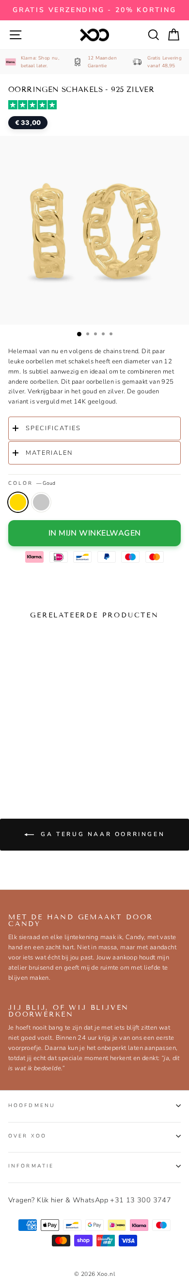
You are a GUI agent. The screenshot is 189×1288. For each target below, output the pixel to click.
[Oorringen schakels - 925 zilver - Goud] (17, 756)
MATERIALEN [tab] (49, 453)
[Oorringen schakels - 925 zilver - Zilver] (36, 756)
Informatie (31, 1165)
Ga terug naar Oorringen (101, 834)
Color (31, 483)
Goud (18, 502)
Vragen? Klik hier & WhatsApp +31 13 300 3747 (89, 1200)
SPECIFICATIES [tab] (53, 428)
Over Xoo (27, 1135)
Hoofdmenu (31, 1105)
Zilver (41, 502)
